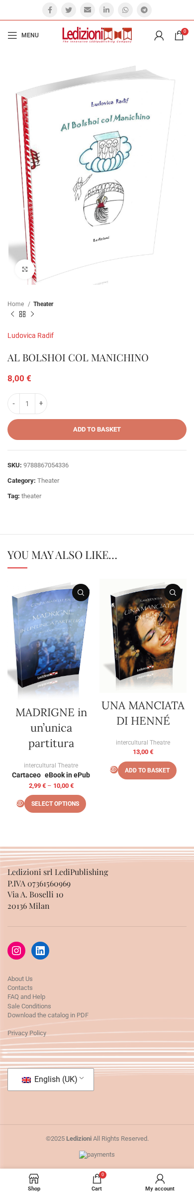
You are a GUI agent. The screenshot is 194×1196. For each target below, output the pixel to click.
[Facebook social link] (49, 9)
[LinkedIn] (40, 951)
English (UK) (55, 1079)
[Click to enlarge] (25, 269)
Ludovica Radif (30, 335)
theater (31, 496)
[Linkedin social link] (106, 9)
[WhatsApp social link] (125, 9)
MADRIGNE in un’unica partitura (51, 727)
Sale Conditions (29, 1006)
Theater (43, 304)
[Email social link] (87, 9)
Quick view (81, 592)
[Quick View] (20, 803)
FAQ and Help (26, 996)
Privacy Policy (26, 1033)
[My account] (159, 35)
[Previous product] (12, 315)
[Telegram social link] (144, 9)
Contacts (20, 987)
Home (16, 304)
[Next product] (32, 315)
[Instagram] (16, 951)
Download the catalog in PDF (48, 1015)
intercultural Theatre (51, 765)
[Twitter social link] (68, 9)
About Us (20, 978)
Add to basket (97, 429)
